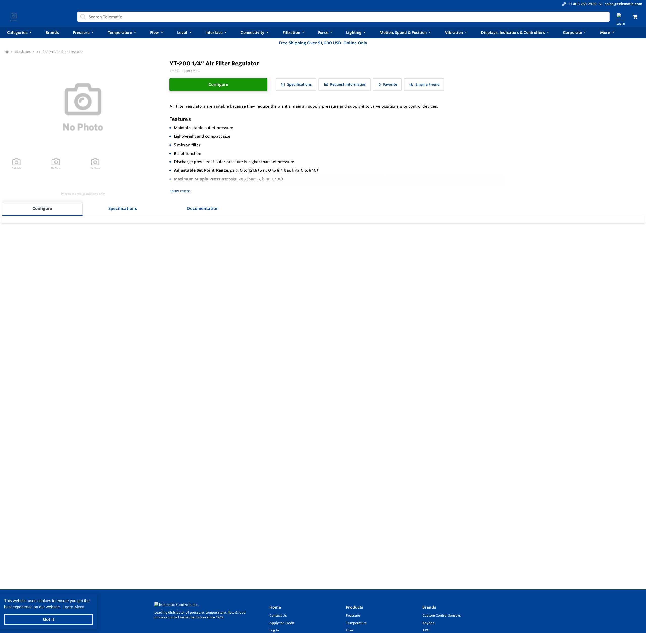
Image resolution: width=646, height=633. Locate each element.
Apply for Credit (281, 623)
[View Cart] (635, 16)
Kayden (428, 623)
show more (179, 190)
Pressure (353, 615)
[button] (19, 33)
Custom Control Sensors (441, 615)
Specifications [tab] (122, 208)
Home (275, 607)
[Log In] (620, 16)
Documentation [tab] (203, 208)
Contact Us (278, 615)
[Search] (82, 16)
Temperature (356, 623)
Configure (218, 84)
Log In (274, 630)
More (605, 32)
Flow (350, 630)
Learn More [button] (73, 607)
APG (425, 630)
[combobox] (343, 17)
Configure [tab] (42, 208)
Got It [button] (48, 619)
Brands (429, 607)
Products (354, 607)
